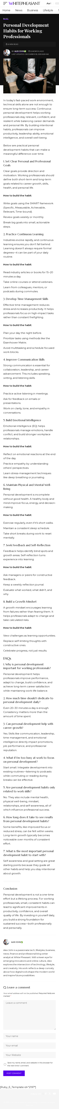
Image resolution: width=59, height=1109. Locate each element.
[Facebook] (46, 1094)
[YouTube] (54, 1094)
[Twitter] (50, 1094)
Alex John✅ (20, 51)
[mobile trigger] (6, 3)
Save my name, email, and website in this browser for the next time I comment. (30, 1064)
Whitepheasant (24, 3)
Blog (6, 19)
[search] (42, 3)
